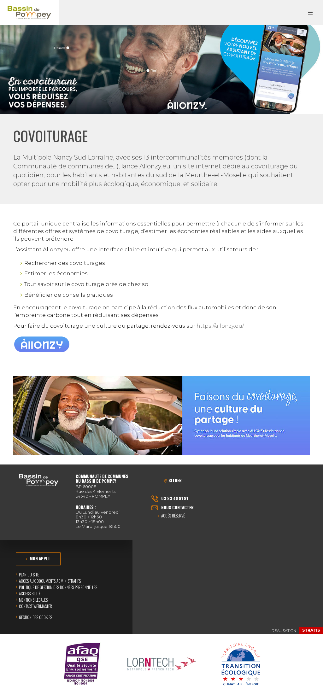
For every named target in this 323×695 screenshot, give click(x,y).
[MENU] (310, 12)
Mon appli (40, 558)
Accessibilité (29, 593)
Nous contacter (177, 507)
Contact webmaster (35, 606)
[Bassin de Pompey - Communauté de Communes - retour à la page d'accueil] (29, 12)
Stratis (311, 630)
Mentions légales (33, 600)
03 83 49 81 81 (174, 498)
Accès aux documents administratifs (50, 581)
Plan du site (29, 574)
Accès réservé (173, 516)
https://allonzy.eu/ (220, 326)
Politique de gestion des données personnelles (58, 587)
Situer (175, 480)
